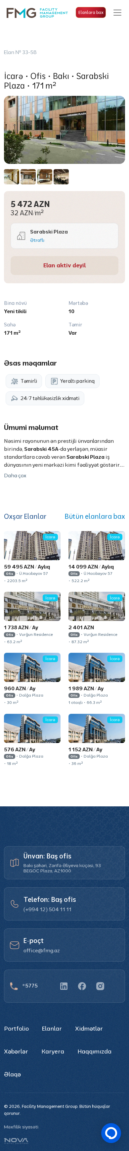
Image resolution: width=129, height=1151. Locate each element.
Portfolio (16, 1028)
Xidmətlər (89, 1028)
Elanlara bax (91, 12)
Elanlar (52, 1028)
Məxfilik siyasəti (21, 1127)
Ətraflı (37, 240)
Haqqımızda (94, 1051)
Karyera (52, 1051)
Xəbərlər (16, 1051)
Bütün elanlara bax (94, 516)
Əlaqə (12, 1074)
